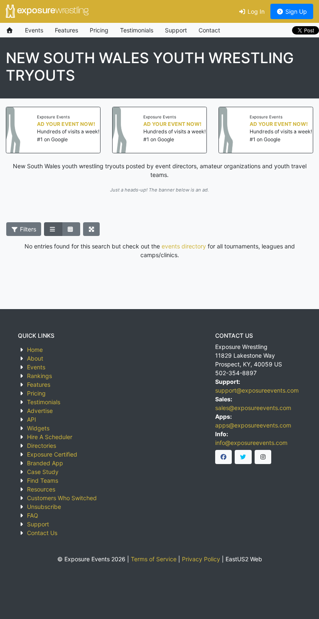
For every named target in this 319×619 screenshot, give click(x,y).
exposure (51, 11)
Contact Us (42, 532)
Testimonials (136, 30)
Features (66, 30)
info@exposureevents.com (251, 442)
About (35, 358)
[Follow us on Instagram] (263, 457)
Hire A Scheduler (49, 436)
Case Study (43, 471)
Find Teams (42, 480)
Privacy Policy (201, 559)
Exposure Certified (52, 454)
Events (34, 30)
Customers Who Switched (62, 497)
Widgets (38, 428)
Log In (255, 11)
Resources (41, 489)
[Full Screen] (91, 229)
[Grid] (71, 229)
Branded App (45, 463)
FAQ (32, 515)
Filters (27, 229)
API (31, 419)
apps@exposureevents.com (253, 425)
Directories (41, 445)
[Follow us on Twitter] (243, 457)
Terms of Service (154, 559)
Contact (209, 30)
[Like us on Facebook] (223, 457)
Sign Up (295, 11)
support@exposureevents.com (257, 390)
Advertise (40, 410)
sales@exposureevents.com (253, 407)
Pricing (99, 30)
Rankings (39, 375)
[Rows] (53, 229)
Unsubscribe (44, 506)
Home (35, 349)
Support (176, 30)
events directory (184, 246)
